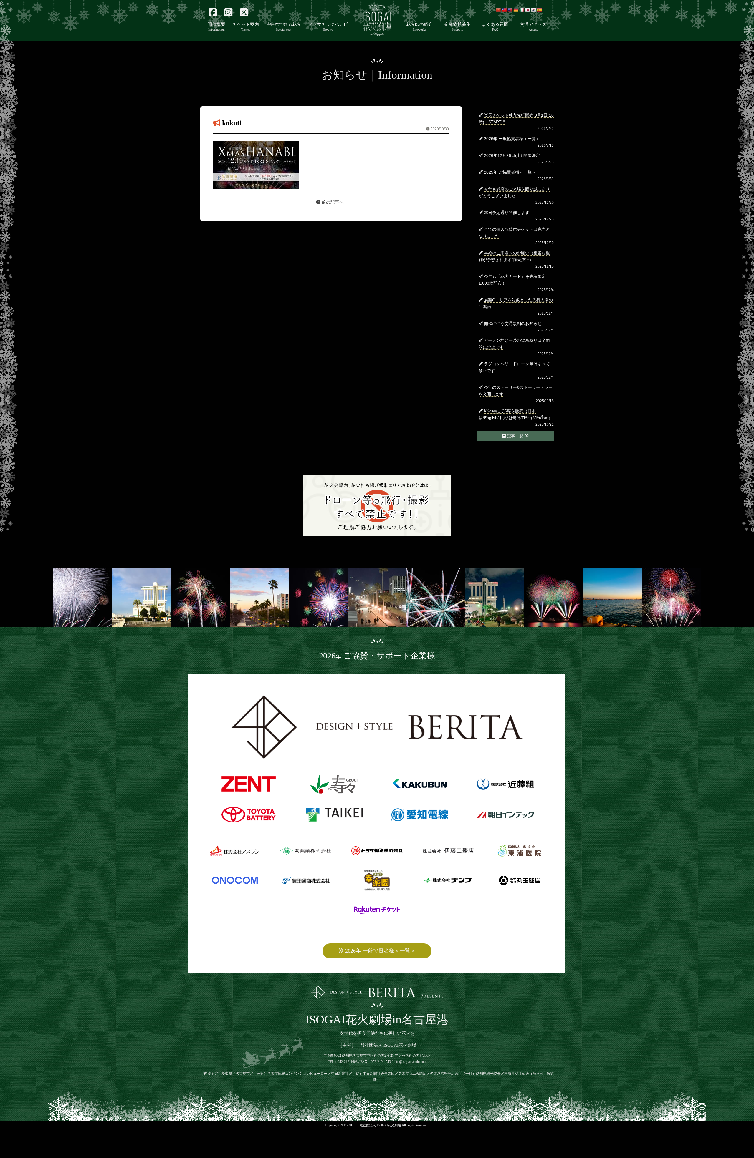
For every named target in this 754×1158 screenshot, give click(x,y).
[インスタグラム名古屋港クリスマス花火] (228, 12)
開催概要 (216, 26)
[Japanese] (527, 10)
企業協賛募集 (457, 26)
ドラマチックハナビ (328, 26)
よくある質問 (495, 26)
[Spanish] (539, 10)
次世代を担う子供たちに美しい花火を (377, 1033)
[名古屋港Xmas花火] (377, 34)
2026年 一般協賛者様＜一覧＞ (512, 138)
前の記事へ (332, 202)
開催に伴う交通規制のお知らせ (513, 323)
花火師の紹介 (419, 26)
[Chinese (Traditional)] (504, 10)
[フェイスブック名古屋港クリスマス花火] (213, 12)
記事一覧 (515, 436)
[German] (515, 10)
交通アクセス (533, 26)
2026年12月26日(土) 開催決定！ (514, 155)
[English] (509, 10)
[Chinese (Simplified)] (498, 10)
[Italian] (521, 10)
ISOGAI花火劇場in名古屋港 (377, 1019)
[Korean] (533, 10)
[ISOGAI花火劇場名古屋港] (377, 1006)
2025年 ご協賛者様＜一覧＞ (510, 172)
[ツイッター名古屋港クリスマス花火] (244, 12)
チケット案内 (245, 26)
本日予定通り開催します (506, 212)
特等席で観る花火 (283, 26)
